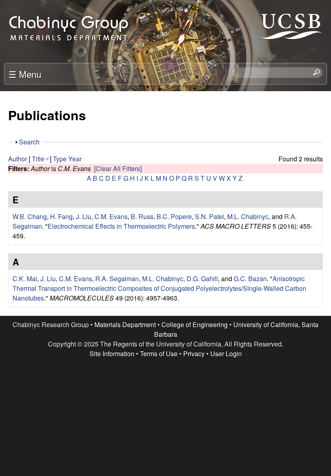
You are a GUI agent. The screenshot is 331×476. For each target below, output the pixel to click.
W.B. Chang (30, 216)
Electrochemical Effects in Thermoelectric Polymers (121, 226)
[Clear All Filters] (118, 168)
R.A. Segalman (117, 278)
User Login (226, 353)
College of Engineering (194, 324)
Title (38, 158)
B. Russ (142, 216)
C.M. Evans (111, 216)
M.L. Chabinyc (247, 216)
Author (17, 158)
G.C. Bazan (250, 278)
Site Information (112, 353)
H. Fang (61, 216)
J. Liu (83, 216)
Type (60, 158)
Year (75, 158)
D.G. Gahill (202, 278)
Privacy (194, 353)
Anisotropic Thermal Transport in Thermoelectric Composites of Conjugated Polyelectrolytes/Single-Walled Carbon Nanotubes (159, 288)
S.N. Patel (209, 216)
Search (29, 141)
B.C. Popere (174, 216)
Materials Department (125, 324)
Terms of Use (159, 353)
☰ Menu (24, 73)
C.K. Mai (25, 278)
